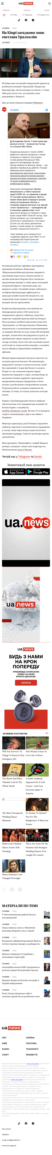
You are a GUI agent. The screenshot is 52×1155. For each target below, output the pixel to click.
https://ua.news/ (33, 1064)
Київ (4, 1043)
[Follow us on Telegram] (33, 20)
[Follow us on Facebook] (26, 20)
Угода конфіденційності (11, 1140)
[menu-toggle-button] (2, 3)
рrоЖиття (31, 1054)
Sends (38, 456)
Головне (5, 28)
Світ (4, 1037)
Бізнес (5, 1049)
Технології (32, 1049)
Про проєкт (6, 1129)
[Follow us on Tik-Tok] (19, 20)
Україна (30, 1037)
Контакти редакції (9, 1145)
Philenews (38, 102)
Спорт (5, 1054)
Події (14, 28)
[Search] (49, 3)
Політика (31, 1043)
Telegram (24, 456)
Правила (5, 1134)
